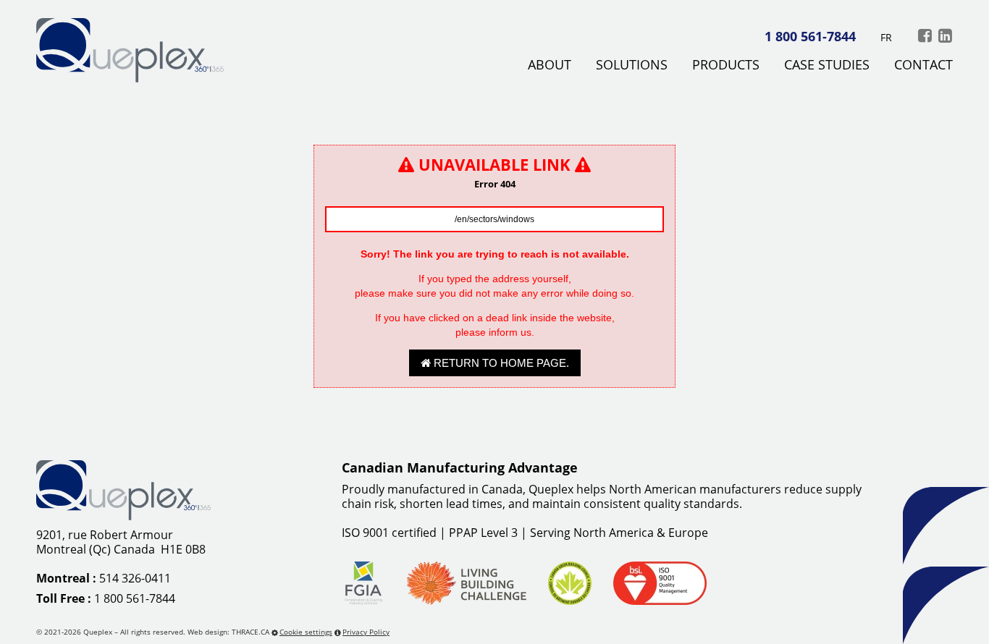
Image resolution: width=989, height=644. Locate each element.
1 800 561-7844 (810, 36)
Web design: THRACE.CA (228, 632)
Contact (923, 65)
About (549, 65)
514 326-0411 (135, 578)
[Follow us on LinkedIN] (945, 35)
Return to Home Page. (500, 363)
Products (725, 65)
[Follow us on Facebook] (925, 35)
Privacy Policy (366, 632)
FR (886, 37)
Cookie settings (305, 632)
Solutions (632, 65)
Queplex (97, 632)
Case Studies (827, 65)
